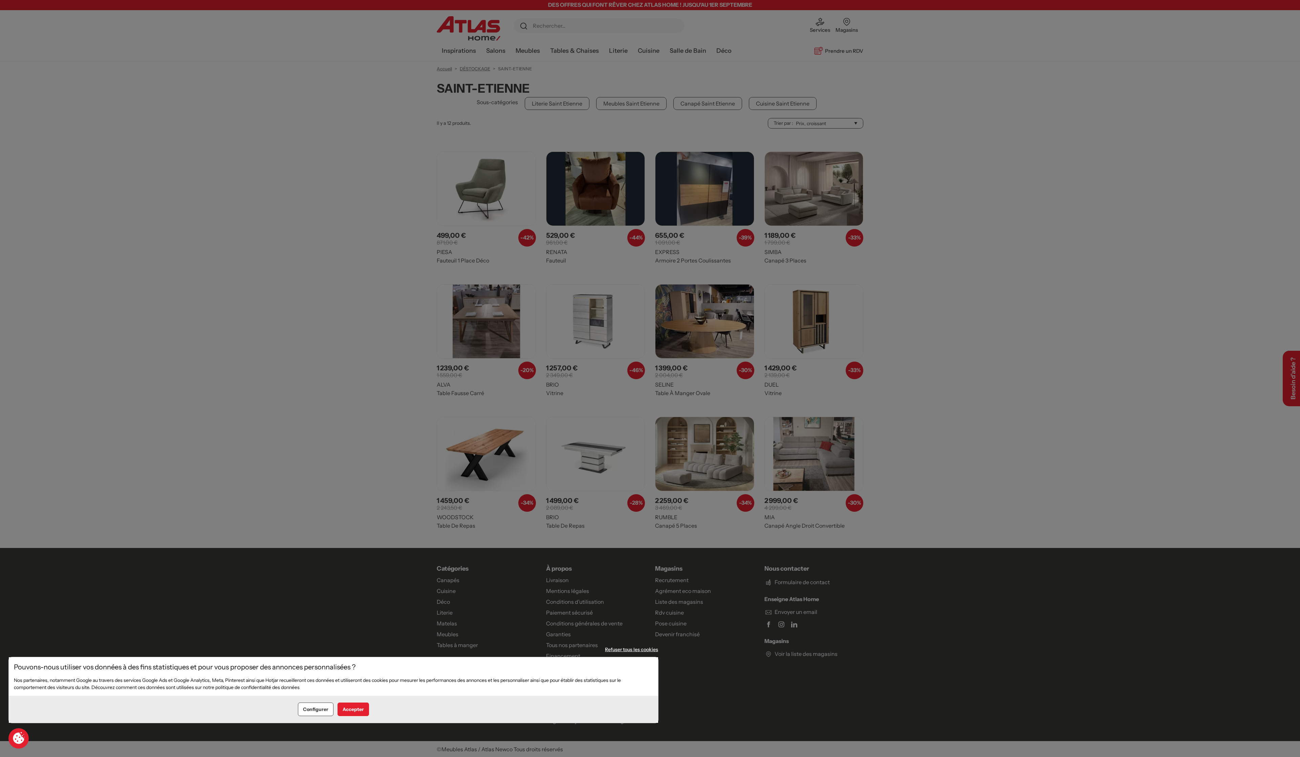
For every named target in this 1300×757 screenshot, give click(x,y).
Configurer (315, 709)
